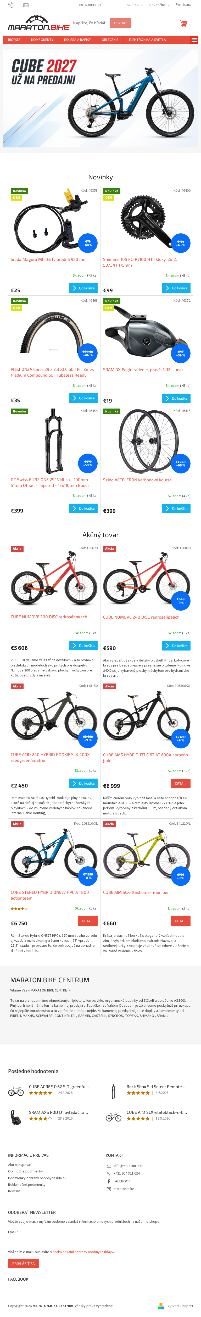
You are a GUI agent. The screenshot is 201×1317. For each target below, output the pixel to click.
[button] (17, 98)
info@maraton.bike (128, 1166)
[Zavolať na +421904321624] (16, 4)
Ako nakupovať (91, 5)
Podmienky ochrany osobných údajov (37, 1178)
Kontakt (14, 1191)
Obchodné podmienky (25, 1171)
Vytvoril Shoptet (180, 1306)
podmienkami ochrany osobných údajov (84, 1252)
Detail (180, 783)
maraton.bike (124, 1189)
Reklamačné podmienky (27, 1184)
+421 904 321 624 (127, 1173)
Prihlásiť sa (23, 1263)
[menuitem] (14, 40)
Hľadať (120, 23)
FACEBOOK (122, 1181)
